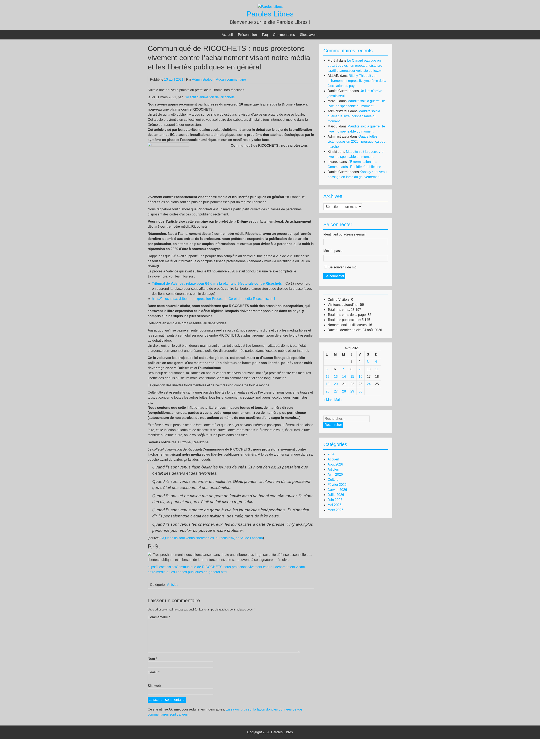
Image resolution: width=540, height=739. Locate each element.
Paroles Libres (270, 14)
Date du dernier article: (345, 330)
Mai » (338, 400)
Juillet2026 (336, 495)
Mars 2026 (335, 510)
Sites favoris (309, 35)
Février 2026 (337, 484)
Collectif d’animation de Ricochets (209, 97)
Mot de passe (333, 251)
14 (344, 376)
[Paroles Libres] (270, 6)
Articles (172, 584)
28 (344, 391)
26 (327, 391)
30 (360, 391)
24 (369, 384)
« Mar (327, 400)
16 (360, 376)
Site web (154, 686)
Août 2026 (335, 464)
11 (377, 369)
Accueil (227, 35)
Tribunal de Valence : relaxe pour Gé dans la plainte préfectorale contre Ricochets (217, 283)
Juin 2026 (335, 500)
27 (336, 391)
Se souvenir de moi (342, 267)
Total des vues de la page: (347, 315)
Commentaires (284, 35)
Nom (152, 658)
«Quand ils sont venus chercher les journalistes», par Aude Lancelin (212, 538)
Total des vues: (339, 309)
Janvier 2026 (337, 489)
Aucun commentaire (231, 79)
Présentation (247, 35)
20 (336, 384)
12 (327, 376)
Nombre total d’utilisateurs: (348, 325)
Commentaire (159, 617)
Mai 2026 (335, 505)
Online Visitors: (339, 299)
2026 (331, 454)
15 (352, 376)
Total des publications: (345, 320)
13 (336, 376)
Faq (265, 35)
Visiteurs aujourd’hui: (344, 304)
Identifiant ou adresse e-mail (344, 234)
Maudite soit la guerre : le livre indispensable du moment (354, 116)
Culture (333, 479)
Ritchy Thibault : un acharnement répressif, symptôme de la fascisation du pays (357, 81)
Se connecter (334, 276)
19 (327, 384)
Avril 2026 (335, 474)
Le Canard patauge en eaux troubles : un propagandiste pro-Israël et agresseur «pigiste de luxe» (355, 65)
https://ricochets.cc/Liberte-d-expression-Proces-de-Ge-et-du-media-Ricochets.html (213, 298)
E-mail (153, 672)
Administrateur (203, 79)
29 (352, 391)
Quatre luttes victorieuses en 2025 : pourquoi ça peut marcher (357, 141)
